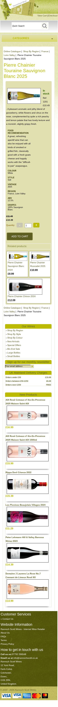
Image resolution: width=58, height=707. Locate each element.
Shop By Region (31, 51)
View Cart (42, 15)
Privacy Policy (7, 644)
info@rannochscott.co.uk (25, 658)
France (44, 51)
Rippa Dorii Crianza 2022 (18, 472)
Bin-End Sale (13, 349)
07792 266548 (19, 654)
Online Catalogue (12, 51)
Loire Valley (9, 55)
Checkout (52, 15)
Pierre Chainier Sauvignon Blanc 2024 (16, 266)
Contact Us (7, 619)
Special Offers (14, 345)
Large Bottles (13, 352)
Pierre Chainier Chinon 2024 (22, 296)
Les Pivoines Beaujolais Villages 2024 (25, 505)
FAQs (3, 636)
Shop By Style (14, 334)
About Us (5, 632)
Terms (4, 640)
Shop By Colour (15, 337)
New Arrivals (13, 341)
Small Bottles (13, 356)
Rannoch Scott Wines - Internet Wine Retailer (23, 629)
